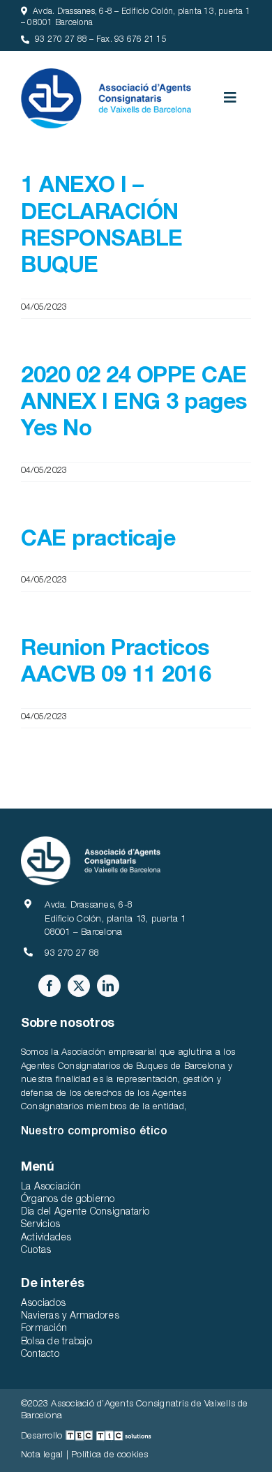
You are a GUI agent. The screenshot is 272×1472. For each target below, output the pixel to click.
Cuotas (36, 1251)
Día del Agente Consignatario (85, 1212)
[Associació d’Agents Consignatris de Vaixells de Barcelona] (106, 74)
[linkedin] (108, 986)
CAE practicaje (98, 541)
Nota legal (42, 1455)
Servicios (40, 1225)
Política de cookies (110, 1455)
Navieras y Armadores (70, 1316)
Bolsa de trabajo (56, 1342)
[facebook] (49, 986)
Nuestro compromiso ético (94, 1132)
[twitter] (79, 986)
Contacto (40, 1355)
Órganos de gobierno (68, 1200)
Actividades (46, 1238)
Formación (44, 1329)
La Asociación (51, 1187)
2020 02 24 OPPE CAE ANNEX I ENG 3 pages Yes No (134, 404)
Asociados (43, 1304)
